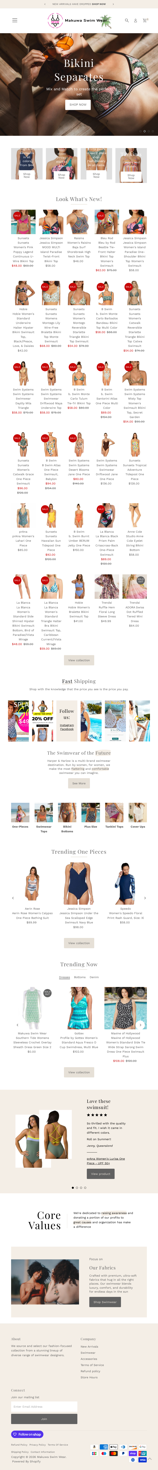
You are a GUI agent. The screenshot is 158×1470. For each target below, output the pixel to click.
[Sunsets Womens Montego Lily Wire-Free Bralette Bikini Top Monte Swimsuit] (51, 293)
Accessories (89, 1358)
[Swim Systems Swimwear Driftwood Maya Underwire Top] (51, 373)
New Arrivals (89, 1346)
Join (44, 1419)
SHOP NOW (60, 87)
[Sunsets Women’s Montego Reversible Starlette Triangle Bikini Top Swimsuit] (79, 293)
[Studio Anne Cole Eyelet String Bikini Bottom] (134, 515)
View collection (79, 660)
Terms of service (58, 1444)
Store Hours (89, 1377)
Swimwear (88, 1352)
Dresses (64, 977)
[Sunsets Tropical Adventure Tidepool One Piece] (134, 444)
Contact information (43, 1452)
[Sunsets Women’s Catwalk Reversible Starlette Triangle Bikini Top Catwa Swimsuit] (134, 293)
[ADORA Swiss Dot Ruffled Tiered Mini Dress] (134, 586)
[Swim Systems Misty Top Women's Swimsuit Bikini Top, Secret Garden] (134, 373)
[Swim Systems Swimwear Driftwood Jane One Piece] (107, 444)
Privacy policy (37, 1444)
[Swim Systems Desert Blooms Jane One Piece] (79, 444)
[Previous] (13, 898)
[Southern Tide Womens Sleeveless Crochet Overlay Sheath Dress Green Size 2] (32, 1008)
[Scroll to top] (150, 1459)
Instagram (67, 725)
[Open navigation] (15, 20)
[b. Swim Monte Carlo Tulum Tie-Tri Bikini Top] (79, 373)
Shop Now (26, 175)
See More (79, 783)
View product (100, 1173)
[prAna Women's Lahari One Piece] (23, 515)
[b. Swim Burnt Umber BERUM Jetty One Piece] (79, 515)
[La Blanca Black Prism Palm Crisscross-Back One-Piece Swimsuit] (107, 515)
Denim (94, 977)
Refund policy (90, 1371)
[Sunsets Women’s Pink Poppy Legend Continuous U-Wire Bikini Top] (23, 222)
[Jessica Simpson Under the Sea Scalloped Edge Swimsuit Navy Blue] (79, 883)
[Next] (145, 898)
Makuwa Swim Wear (51, 1457)
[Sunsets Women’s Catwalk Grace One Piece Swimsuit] (23, 444)
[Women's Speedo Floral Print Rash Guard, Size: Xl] (125, 883)
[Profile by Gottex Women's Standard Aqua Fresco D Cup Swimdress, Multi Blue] (79, 1008)
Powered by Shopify (26, 1461)
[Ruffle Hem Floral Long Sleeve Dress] (107, 586)
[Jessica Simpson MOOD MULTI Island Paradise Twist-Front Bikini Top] (51, 222)
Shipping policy (20, 1452)
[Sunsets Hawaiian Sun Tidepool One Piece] (51, 515)
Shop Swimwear (105, 1302)
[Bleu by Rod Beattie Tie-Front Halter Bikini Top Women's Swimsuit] (107, 222)
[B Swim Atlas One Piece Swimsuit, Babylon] (51, 444)
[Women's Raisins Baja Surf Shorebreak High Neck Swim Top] (79, 222)
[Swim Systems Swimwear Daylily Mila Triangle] (23, 373)
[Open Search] (127, 20)
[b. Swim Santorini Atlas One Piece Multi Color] (107, 373)
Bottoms (80, 977)
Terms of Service (92, 1365)
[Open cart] (145, 20)
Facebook (67, 729)
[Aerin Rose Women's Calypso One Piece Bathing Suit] (32, 883)
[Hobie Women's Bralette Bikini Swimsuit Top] (79, 586)
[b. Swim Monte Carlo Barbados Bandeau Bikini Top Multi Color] (107, 293)
